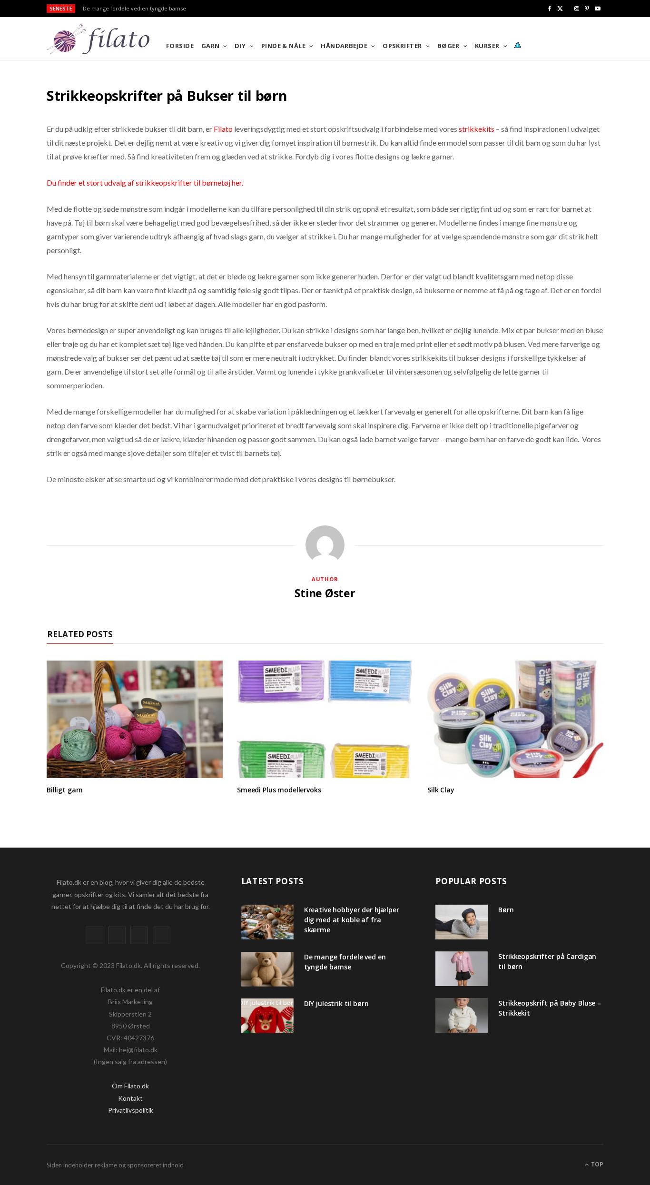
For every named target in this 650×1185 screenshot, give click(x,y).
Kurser (487, 45)
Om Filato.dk (130, 1086)
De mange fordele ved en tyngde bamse (134, 8)
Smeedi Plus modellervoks (279, 789)
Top (596, 1164)
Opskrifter (402, 45)
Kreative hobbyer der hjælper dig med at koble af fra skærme (351, 919)
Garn (210, 45)
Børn (505, 909)
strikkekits (476, 128)
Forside (180, 45)
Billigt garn (65, 789)
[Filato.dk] (113, 39)
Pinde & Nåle (283, 45)
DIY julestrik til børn (336, 1003)
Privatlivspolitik (130, 1110)
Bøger (448, 45)
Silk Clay (440, 789)
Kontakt (130, 1098)
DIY (240, 45)
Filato (223, 128)
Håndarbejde (344, 45)
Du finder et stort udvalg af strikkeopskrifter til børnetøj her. (145, 182)
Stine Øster (325, 593)
